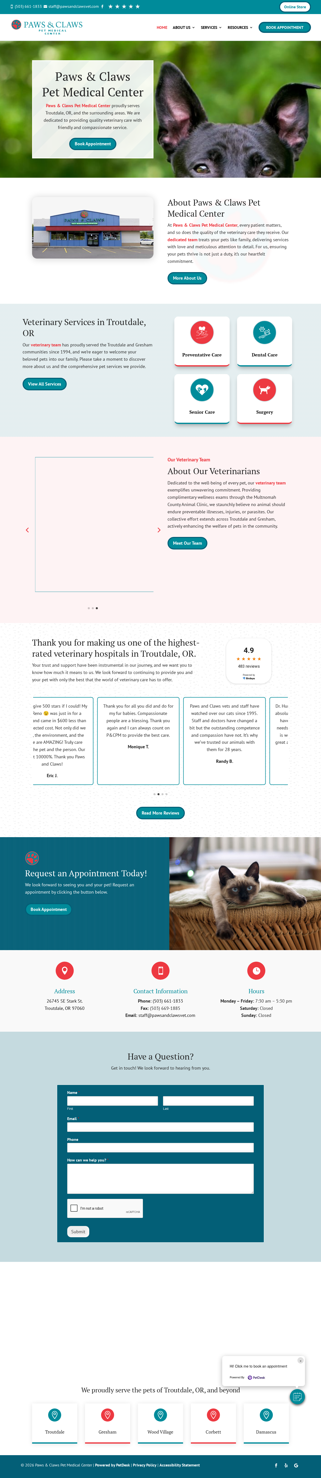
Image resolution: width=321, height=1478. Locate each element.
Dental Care (265, 355)
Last (166, 1109)
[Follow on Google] (296, 1465)
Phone (72, 1139)
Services (209, 27)
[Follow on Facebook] (276, 1465)
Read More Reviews (160, 813)
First (70, 1109)
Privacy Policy (144, 1464)
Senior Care (202, 412)
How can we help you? (88, 1159)
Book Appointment (284, 27)
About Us (181, 27)
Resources (238, 27)
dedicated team (182, 239)
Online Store (295, 6)
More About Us (187, 278)
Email (73, 1118)
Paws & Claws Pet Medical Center (78, 105)
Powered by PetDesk (112, 1464)
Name (73, 1092)
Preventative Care (202, 355)
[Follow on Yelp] (286, 1465)
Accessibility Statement (179, 1464)
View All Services (44, 384)
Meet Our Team (187, 543)
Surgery (264, 412)
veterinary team (46, 345)
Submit (78, 1232)
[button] (297, 1396)
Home (162, 27)
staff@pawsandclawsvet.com (166, 1015)
